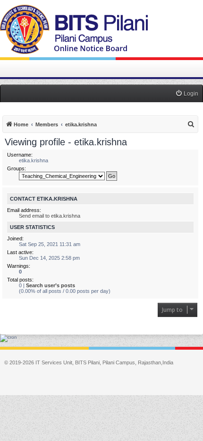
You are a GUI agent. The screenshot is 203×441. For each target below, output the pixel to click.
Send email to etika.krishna (49, 216)
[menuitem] (186, 94)
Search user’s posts (50, 285)
